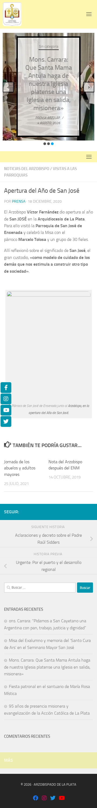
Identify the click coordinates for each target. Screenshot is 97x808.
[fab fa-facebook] (35, 798)
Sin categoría (48, 46)
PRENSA (18, 201)
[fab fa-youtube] (61, 798)
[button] (44, 143)
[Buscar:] (40, 587)
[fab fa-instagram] (44, 798)
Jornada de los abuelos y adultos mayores (19, 468)
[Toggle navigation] (89, 14)
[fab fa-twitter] (53, 798)
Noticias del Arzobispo (26, 168)
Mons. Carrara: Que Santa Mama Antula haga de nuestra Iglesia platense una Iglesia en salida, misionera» (48, 84)
